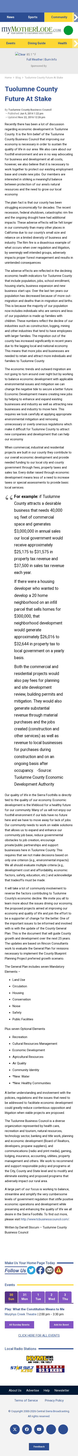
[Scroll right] (75, 17)
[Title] (63, 1429)
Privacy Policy (54, 1400)
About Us (15, 1390)
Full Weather (35, 59)
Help (47, 1390)
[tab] (11, 1297)
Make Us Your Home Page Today (30, 1263)
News (10, 17)
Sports (32, 17)
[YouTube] (39, 1429)
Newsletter (61, 1390)
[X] (15, 1429)
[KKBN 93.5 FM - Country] (50, 1367)
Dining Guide (37, 43)
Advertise (32, 1390)
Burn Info (51, 59)
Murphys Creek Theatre (21, 1314)
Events (10, 43)
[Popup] (68, 30)
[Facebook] (27, 1429)
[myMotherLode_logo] (31, 30)
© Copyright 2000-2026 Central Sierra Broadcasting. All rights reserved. (39, 1414)
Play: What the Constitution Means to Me (34, 1309)
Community (59, 17)
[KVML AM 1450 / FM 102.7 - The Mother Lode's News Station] (39, 1358)
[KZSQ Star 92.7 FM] (20, 1367)
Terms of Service (26, 1400)
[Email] (51, 1429)
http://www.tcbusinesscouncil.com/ (45, 1219)
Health (62, 43)
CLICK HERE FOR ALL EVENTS (39, 1335)
